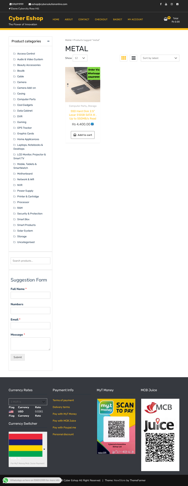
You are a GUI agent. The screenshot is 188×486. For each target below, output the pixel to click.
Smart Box (23, 219)
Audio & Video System (30, 59)
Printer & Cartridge (28, 196)
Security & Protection (29, 213)
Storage (92, 106)
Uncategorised (26, 242)
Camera (21, 82)
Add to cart (85, 135)
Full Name (19, 289)
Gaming (21, 122)
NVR (19, 185)
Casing (21, 93)
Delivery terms (61, 407)
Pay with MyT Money (65, 413)
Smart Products (26, 225)
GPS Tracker (24, 127)
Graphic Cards (25, 133)
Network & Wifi (25, 179)
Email (15, 320)
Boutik (21, 70)
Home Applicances (28, 139)
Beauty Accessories (29, 65)
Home (68, 40)
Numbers (17, 304)
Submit (18, 357)
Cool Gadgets (25, 105)
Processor (23, 202)
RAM (20, 207)
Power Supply (25, 190)
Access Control (26, 53)
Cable (20, 76)
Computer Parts (78, 106)
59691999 (18, 4)
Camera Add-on (26, 87)
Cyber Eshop (26, 18)
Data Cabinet (24, 110)
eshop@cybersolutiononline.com (49, 4)
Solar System (25, 230)
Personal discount (63, 434)
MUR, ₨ (16, 458)
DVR (19, 116)
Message (18, 335)
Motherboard (24, 173)
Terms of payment (63, 400)
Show (68, 58)
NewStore (120, 480)
